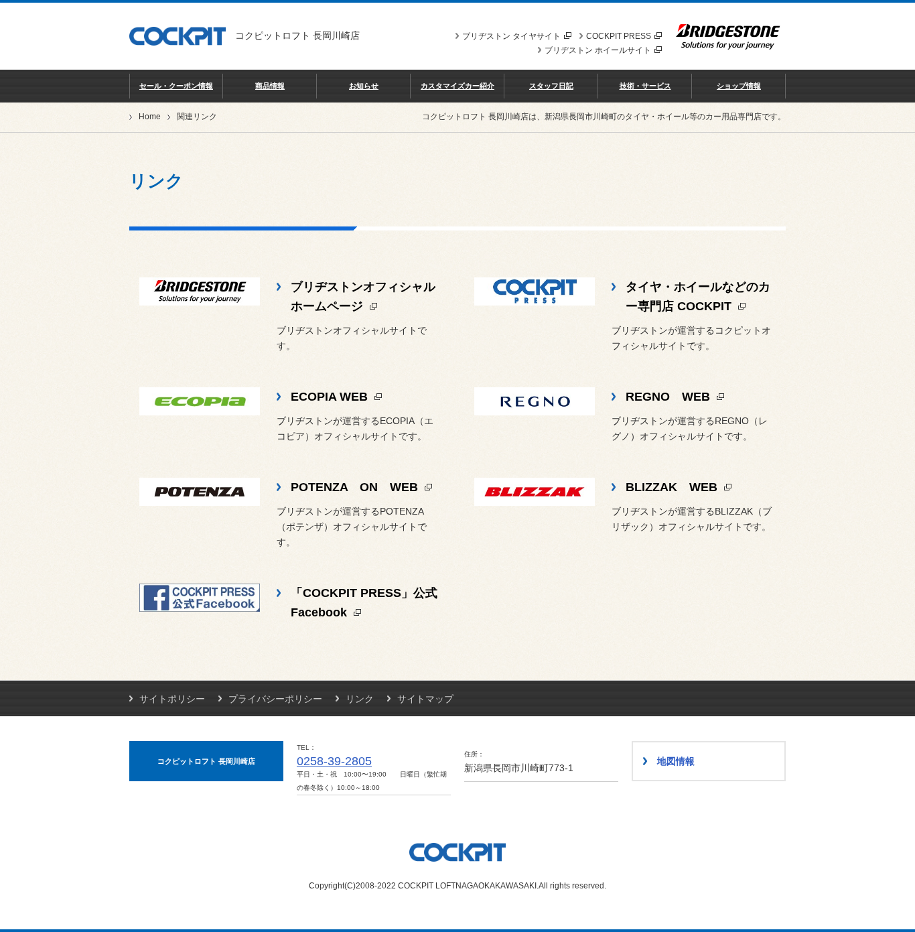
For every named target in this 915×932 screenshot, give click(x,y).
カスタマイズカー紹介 (457, 86)
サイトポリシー (172, 698)
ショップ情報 (739, 86)
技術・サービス (645, 86)
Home (150, 116)
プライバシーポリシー (275, 698)
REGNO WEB (669, 396)
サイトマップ (425, 698)
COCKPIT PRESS (618, 36)
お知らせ (363, 86)
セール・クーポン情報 (176, 86)
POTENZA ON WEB (356, 487)
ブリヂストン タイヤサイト (511, 36)
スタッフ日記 (551, 86)
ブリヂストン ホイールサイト (598, 50)
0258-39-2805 (334, 761)
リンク (360, 698)
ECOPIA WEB (331, 396)
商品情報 (270, 86)
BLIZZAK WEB (673, 487)
